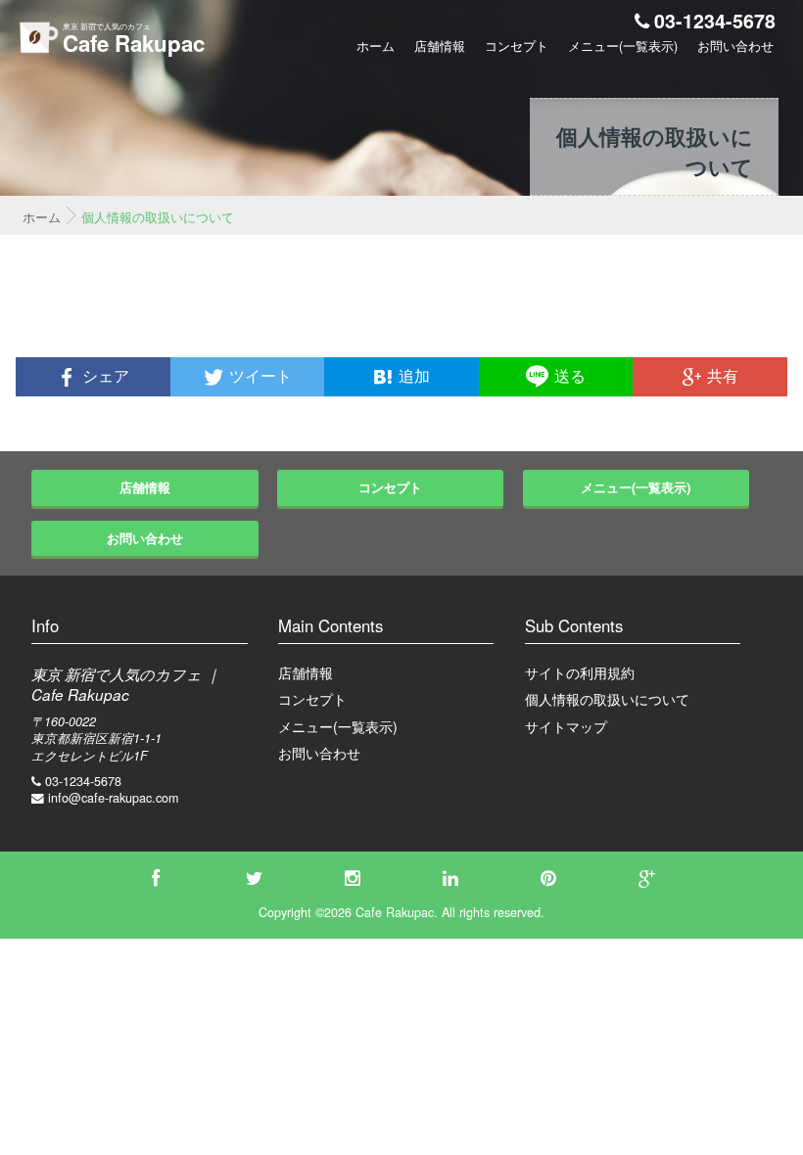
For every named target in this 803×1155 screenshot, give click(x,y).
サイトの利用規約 (580, 672)
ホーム (375, 46)
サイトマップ (566, 726)
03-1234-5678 (715, 20)
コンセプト (516, 46)
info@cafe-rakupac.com (113, 798)
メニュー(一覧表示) (623, 46)
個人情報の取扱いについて (607, 699)
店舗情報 (439, 46)
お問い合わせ (735, 46)
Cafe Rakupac (134, 43)
